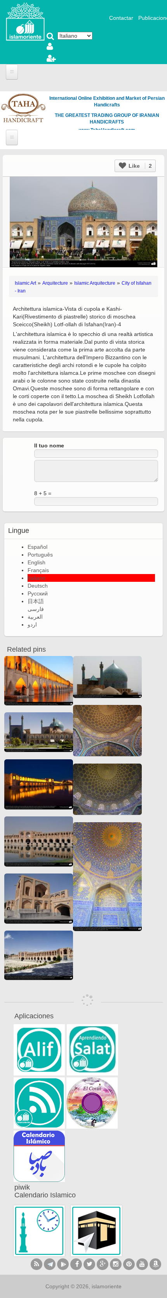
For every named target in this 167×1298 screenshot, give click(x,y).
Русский (38, 593)
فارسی (36, 609)
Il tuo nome (49, 445)
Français (38, 570)
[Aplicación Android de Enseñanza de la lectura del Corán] (39, 1049)
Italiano (36, 578)
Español (37, 547)
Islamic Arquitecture (94, 283)
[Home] (25, 21)
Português (40, 555)
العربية (35, 617)
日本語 (36, 601)
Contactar (121, 18)
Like (139, 166)
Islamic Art (25, 283)
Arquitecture (55, 283)
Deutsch (38, 586)
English (36, 562)
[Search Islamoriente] (50, 37)
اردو (32, 624)
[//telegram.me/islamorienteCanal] (50, 1264)
